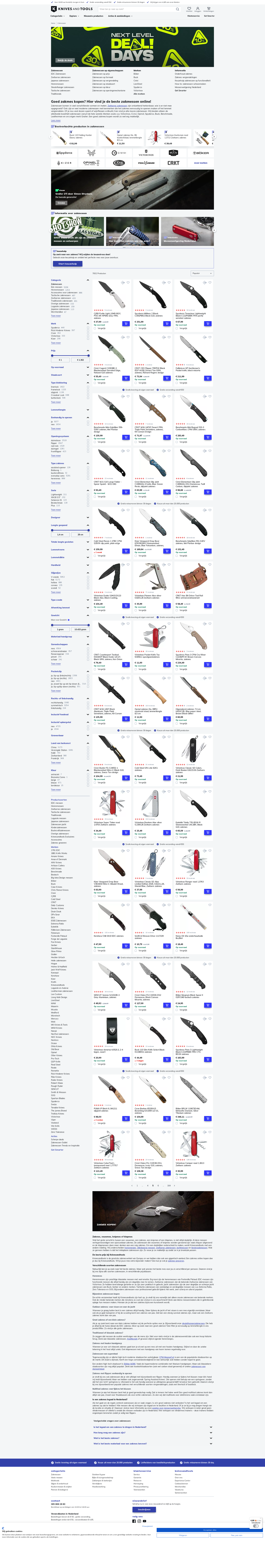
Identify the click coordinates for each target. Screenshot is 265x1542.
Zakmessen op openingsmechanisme (108, 90)
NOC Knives (56, 1037)
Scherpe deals (57, 1139)
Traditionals (56, 94)
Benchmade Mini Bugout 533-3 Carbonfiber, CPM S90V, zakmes (190, 428)
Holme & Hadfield (59, 966)
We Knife (55, 1126)
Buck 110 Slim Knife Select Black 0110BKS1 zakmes (149, 1051)
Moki (53, 1021)
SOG (53, 1095)
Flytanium (55, 933)
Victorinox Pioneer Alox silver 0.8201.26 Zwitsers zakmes (148, 597)
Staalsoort (56, 375)
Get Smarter (180, 90)
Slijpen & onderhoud (59, 1483)
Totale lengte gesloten (62, 542)
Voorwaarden (139, 1490)
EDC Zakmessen (58, 74)
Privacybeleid (147, 1526)
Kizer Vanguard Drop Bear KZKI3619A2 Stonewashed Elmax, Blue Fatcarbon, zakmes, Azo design (149, 543)
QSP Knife (55, 1061)
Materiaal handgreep (61, 636)
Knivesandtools (58, 985)
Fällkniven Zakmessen (61, 930)
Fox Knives (56, 942)
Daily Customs (57, 905)
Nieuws (178, 1474)
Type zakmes (57, 463)
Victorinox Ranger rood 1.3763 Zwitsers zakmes (190, 883)
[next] (209, 136)
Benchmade (56, 871)
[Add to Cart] (126, 323)
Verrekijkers (97, 1483)
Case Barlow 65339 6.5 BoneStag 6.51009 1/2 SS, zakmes (146, 1110)
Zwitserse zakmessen (61, 77)
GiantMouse (56, 948)
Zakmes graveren (59, 843)
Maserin (54, 1006)
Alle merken (139, 94)
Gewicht (55, 615)
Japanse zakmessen (60, 80)
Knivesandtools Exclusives (62, 836)
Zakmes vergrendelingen (186, 77)
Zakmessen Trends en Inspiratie (65, 1145)
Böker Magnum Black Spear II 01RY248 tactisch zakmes (189, 996)
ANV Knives (56, 862)
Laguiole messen (58, 818)
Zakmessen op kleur (101, 87)
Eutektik (54, 927)
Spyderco (138, 87)
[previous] (55, 136)
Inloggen (197, 11)
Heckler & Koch (58, 957)
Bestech (55, 874)
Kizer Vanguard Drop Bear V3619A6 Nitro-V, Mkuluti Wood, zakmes (108, 884)
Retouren (137, 1480)
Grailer (54, 954)
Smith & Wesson (58, 1092)
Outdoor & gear (98, 1474)
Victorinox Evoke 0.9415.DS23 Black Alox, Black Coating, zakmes (107, 598)
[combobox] (202, 273)
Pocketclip (56, 671)
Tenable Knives (57, 1107)
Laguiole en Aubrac (59, 988)
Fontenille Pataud (59, 936)
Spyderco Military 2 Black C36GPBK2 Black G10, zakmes (149, 314)
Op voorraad (57, 367)
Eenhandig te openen (61, 417)
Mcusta (54, 1009)
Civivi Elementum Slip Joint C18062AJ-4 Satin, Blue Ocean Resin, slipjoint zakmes (149, 484)
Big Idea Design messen (62, 877)
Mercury (54, 1018)
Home (53, 23)
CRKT (53, 902)
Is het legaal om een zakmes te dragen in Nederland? (120, 1427)
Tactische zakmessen (60, 90)
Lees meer (56, 120)
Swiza (54, 1104)
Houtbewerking (98, 1487)
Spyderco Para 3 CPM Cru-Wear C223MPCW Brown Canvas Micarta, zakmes (191, 657)
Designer (55, 517)
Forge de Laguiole (59, 939)
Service (137, 1474)
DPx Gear (55, 914)
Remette (55, 1071)
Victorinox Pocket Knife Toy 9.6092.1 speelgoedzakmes (147, 656)
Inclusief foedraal (59, 714)
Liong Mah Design (59, 997)
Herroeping (138, 1483)
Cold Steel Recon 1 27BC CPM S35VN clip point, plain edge (108, 542)
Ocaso (54, 1043)
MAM (53, 1003)
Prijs (53, 350)
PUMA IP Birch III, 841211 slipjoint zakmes (105, 1109)
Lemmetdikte (57, 557)
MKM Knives (56, 1028)
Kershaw (55, 976)
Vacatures (179, 1490)
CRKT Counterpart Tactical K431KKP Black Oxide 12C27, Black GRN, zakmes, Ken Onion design (108, 657)
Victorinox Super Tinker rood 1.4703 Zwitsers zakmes (107, 823)
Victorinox (138, 90)
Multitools (55, 1480)
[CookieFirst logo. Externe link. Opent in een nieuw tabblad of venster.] (3, 1528)
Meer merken (200, 163)
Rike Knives (56, 1077)
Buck (136, 77)
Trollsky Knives (57, 1113)
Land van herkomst (61, 743)
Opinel (54, 1052)
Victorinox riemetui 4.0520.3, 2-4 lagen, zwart (108, 1051)
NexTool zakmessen (60, 1034)
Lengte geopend (59, 525)
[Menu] (260, 1518)
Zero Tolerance (57, 1132)
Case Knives (56, 887)
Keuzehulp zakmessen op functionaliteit (192, 80)
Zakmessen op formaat (102, 77)
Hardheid (55, 565)
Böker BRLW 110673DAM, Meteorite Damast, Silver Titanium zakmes (188, 1110)
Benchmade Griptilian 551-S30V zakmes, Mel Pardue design (190, 542)
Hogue (54, 963)
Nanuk (54, 1031)
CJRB (53, 896)
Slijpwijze (56, 572)
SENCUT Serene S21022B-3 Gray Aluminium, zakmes (107, 996)
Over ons (178, 1477)
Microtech (55, 1015)
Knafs (53, 982)
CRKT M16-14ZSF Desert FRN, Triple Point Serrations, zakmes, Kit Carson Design (149, 429)
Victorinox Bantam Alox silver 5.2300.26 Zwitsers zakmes (148, 823)
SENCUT (55, 1089)
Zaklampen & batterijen (102, 1480)
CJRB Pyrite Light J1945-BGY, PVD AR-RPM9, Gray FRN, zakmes (107, 315)
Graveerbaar (57, 735)
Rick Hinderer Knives (60, 1074)
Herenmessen (57, 84)
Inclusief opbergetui (61, 722)
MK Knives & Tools (59, 1025)
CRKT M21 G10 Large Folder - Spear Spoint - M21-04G (108, 483)
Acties (54, 1136)
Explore (73, 16)
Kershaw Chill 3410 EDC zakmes (109, 936)
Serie (53, 490)
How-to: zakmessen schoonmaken (190, 84)
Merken (54, 847)
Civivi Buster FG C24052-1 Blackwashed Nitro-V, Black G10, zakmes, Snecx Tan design (109, 770)
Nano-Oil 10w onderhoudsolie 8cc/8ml (189, 937)
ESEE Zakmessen (58, 920)
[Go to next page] (174, 1185)
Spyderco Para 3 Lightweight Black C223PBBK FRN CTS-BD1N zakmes (189, 1052)
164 (169, 1185)
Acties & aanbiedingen (119, 16)
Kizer (53, 979)
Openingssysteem (60, 436)
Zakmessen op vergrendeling (105, 80)
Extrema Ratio (57, 923)
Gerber (54, 945)
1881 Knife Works (59, 853)
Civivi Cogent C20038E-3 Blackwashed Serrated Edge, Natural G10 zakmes (107, 370)
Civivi (136, 80)
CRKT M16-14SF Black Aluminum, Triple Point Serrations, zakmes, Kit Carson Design (108, 711)
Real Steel (55, 1064)
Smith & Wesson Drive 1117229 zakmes (149, 937)
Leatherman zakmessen (62, 991)
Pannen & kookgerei (59, 1490)
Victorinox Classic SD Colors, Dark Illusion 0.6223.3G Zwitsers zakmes (190, 770)
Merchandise (180, 1487)
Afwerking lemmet (60, 607)
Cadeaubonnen (181, 1483)
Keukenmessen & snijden (61, 1487)
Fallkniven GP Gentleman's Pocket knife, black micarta (188, 369)
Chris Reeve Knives (59, 890)
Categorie (56, 280)
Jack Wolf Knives (58, 969)
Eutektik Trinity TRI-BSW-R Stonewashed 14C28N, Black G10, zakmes (189, 824)
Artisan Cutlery (58, 865)
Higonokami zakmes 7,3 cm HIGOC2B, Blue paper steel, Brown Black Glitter (188, 711)
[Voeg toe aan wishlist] (128, 282)
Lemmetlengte (58, 409)
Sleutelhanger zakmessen (62, 87)
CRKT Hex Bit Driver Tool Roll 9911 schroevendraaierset (189, 597)
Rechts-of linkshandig (62, 698)
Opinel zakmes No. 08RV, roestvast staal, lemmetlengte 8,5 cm (148, 711)
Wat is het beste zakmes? (106, 1438)
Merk (53, 323)
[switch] (256, 1526)
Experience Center (182, 1480)
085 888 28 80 (58, 1504)
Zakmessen (56, 284)
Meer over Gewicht (59, 620)
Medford (55, 1012)
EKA (53, 917)
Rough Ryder (57, 1086)
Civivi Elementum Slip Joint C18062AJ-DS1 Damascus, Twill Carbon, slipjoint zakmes (190, 484)
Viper (53, 1120)
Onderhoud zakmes (183, 74)
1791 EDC (55, 850)
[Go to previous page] (132, 1185)
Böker (136, 74)
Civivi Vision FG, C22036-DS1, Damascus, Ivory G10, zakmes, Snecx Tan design (149, 1165)
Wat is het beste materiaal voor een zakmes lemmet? (120, 1443)
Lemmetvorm (57, 549)
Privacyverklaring (141, 1487)
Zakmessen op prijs (101, 74)
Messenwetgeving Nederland (188, 87)
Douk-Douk (56, 911)
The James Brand (59, 1110)
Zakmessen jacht (58, 824)
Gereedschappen (59, 644)
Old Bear (55, 1049)
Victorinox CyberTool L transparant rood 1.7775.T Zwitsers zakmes (106, 1165)
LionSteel (138, 84)
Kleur (53, 770)
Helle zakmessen (58, 960)
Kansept (55, 972)
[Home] (71, 8)
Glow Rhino (56, 951)
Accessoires (56, 840)
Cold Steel (55, 899)
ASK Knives (56, 868)
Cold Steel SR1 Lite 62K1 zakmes (146, 769)
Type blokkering (59, 382)
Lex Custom (56, 994)
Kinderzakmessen (59, 827)
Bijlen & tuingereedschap (102, 1477)
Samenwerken (181, 1493)
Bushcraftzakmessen (60, 830)
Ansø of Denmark (59, 859)
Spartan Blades (58, 1098)
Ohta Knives (56, 1046)
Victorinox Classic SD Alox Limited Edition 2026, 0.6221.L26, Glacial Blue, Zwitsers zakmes (149, 884)
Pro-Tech (55, 1058)
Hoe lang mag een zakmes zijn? (109, 1432)
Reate (54, 1067)
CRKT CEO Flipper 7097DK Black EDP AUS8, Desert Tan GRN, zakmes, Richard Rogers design (150, 370)
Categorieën (56, 16)
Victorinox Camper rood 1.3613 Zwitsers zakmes (190, 1164)
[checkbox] (88, 328)
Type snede (56, 600)
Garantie (137, 1477)
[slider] (52, 355)
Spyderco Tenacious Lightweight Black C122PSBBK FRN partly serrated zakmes (191, 315)
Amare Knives (57, 856)
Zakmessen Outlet (59, 1142)
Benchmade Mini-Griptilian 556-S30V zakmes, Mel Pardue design (108, 429)
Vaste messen (57, 1477)
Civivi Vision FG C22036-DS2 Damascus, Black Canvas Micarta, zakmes (148, 997)
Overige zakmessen (60, 833)
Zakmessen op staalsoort (103, 84)
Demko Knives (57, 908)
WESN (54, 1129)
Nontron (54, 1040)
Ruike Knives (57, 1080)
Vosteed (55, 1123)
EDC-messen (57, 803)
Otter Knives (56, 1055)
